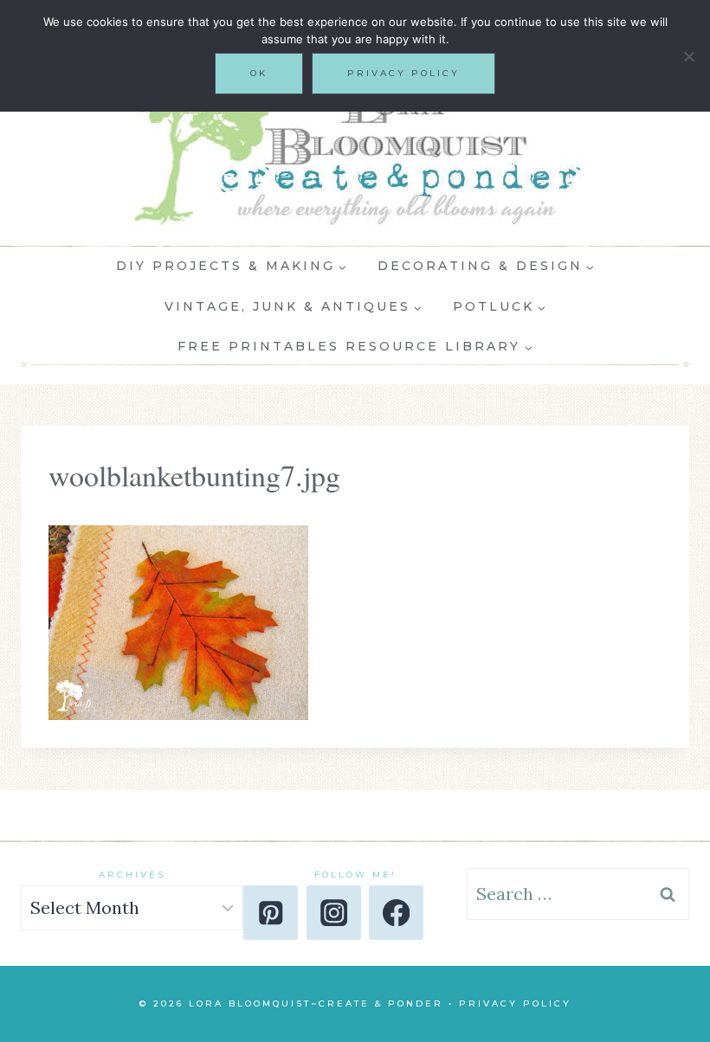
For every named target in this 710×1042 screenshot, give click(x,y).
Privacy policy (403, 73)
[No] (688, 56)
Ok (259, 73)
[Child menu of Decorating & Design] (486, 266)
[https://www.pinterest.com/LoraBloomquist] (270, 912)
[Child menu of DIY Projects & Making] (231, 266)
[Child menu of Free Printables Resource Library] (355, 347)
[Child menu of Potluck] (499, 306)
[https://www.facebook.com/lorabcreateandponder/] (396, 912)
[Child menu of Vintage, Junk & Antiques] (293, 306)
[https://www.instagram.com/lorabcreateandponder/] (334, 912)
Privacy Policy (515, 1003)
